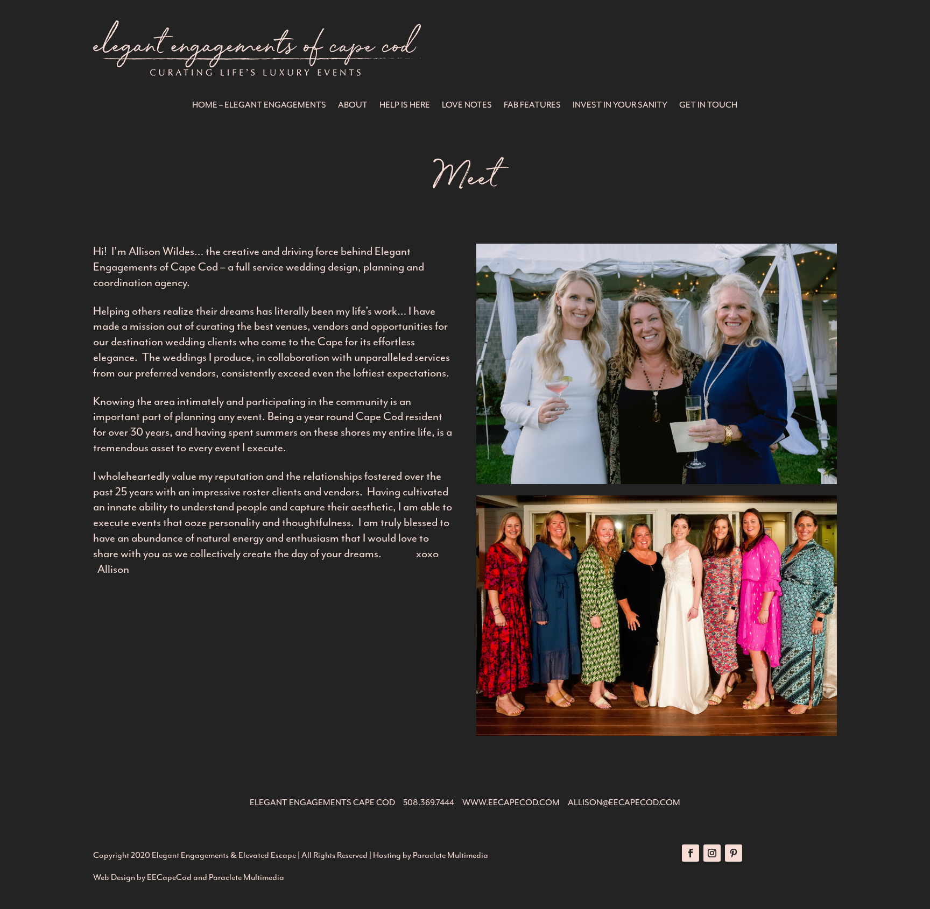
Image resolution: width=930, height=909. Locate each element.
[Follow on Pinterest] (733, 853)
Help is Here (404, 105)
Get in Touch (708, 105)
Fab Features (532, 105)
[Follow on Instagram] (712, 853)
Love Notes (467, 105)
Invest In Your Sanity (620, 105)
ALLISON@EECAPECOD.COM (624, 802)
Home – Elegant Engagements (259, 105)
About (353, 105)
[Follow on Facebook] (690, 853)
